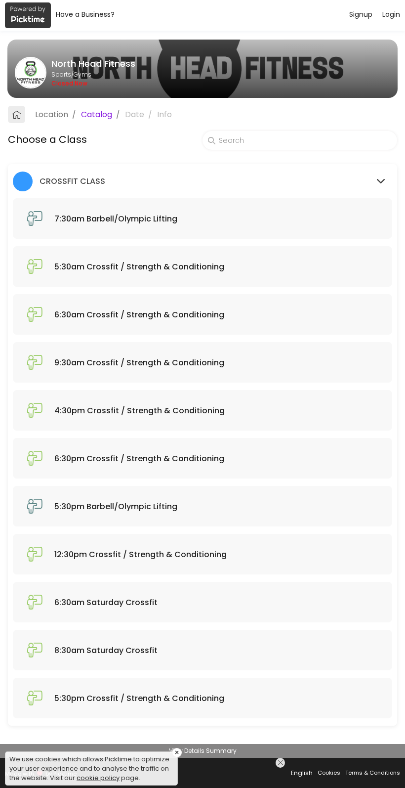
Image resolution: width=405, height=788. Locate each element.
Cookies (329, 773)
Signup (360, 14)
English (302, 773)
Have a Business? (85, 14)
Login (391, 14)
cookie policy (98, 778)
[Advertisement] (202, 775)
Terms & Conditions (372, 773)
